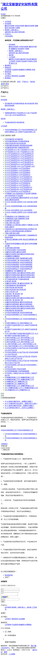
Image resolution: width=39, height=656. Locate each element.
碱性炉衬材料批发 (26, 302)
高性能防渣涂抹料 (26, 145)
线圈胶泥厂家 (21, 271)
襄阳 (5, 652)
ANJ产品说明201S (25, 179)
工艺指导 (12, 57)
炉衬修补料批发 (23, 141)
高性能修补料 (21, 285)
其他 (33, 69)
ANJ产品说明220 (24, 175)
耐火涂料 (16, 233)
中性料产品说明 (21, 61)
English (3, 14)
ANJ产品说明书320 (27, 156)
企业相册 (21, 76)
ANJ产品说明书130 (27, 162)
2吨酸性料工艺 (22, 383)
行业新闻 (15, 69)
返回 (2, 84)
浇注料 (14, 281)
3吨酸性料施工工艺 (27, 379)
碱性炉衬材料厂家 (26, 283)
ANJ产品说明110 (24, 185)
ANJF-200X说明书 (26, 210)
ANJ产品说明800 (24, 172)
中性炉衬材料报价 (26, 264)
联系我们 (8, 78)
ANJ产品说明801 (24, 170)
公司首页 (8, 21)
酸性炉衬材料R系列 (28, 275)
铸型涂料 (21, 32)
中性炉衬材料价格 (26, 312)
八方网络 (12, 654)
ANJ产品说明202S (25, 177)
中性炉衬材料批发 (26, 262)
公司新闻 (8, 69)
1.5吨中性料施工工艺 (29, 344)
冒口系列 (15, 32)
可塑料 (17, 28)
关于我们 (8, 74)
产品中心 (8, 34)
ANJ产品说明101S (25, 187)
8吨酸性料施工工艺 (27, 377)
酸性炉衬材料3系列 (27, 306)
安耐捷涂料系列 (23, 147)
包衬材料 (11, 28)
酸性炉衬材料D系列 (28, 308)
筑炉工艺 (14, 63)
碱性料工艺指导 (14, 59)
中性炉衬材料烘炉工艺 (25, 430)
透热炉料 (16, 296)
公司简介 (8, 76)
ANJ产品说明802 (24, 168)
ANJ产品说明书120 (27, 164)
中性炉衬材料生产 (26, 269)
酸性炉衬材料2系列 (27, 298)
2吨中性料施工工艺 (27, 342)
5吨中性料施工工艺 (27, 337)
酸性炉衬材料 (9, 26)
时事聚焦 (28, 69)
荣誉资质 (8, 72)
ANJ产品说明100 (24, 191)
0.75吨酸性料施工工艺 (30, 388)
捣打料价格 (19, 287)
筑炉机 (11, 55)
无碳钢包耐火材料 (26, 258)
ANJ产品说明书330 (27, 154)
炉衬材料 (8, 23)
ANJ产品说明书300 (27, 160)
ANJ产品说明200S (25, 181)
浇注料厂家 (19, 294)
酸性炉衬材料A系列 (28, 273)
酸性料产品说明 (26, 59)
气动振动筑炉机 (23, 279)
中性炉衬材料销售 (26, 266)
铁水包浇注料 (21, 143)
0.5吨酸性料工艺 (24, 390)
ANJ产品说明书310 (27, 158)
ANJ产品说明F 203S (28, 166)
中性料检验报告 (23, 371)
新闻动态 (8, 67)
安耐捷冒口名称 (23, 218)
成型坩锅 (16, 248)
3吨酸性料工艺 (22, 381)
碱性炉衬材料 (29, 26)
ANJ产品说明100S (25, 189)
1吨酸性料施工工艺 (27, 386)
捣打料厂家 (19, 300)
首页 (18, 81)
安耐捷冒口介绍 (23, 216)
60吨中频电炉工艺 (26, 323)
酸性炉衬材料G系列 (28, 277)
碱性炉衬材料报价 (26, 304)
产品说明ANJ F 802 (27, 149)
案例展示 (8, 65)
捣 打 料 (15, 292)
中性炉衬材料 (19, 26)
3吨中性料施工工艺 (27, 340)
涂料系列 (8, 32)
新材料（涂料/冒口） (12, 30)
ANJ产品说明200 (24, 183)
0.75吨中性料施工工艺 (30, 346)
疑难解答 (21, 69)
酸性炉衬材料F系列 (27, 254)
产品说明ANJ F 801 (27, 152)
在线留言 (4, 444)
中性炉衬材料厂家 (26, 260)
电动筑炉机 (19, 310)
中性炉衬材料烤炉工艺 (9, 430)
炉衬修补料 (19, 139)
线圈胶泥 (14, 49)
